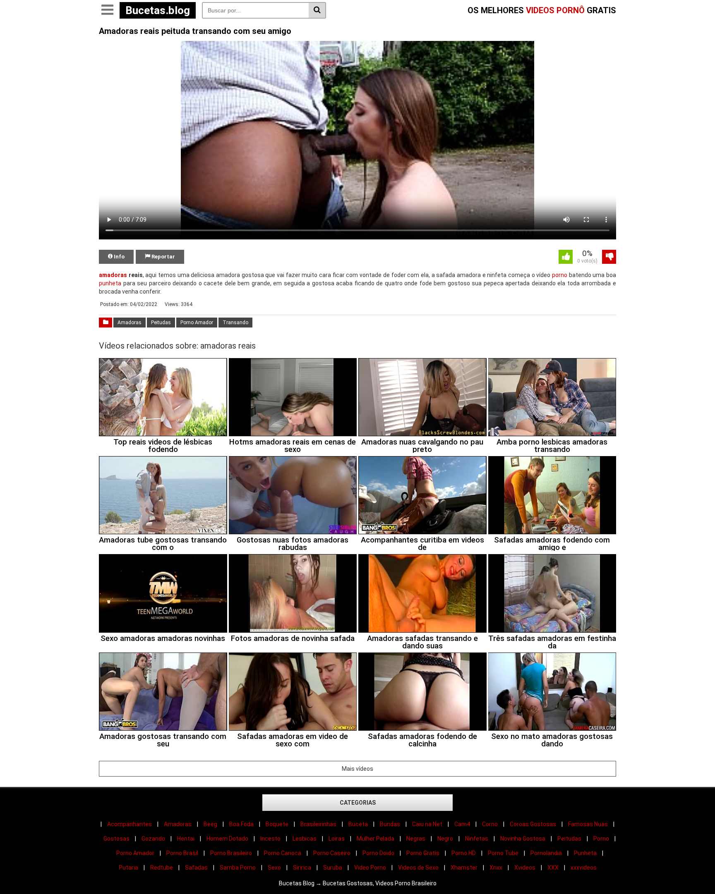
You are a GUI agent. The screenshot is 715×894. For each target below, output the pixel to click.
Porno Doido (378, 853)
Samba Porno (238, 867)
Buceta (358, 824)
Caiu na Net (427, 824)
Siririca (302, 867)
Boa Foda (241, 824)
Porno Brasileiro (231, 853)
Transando (235, 322)
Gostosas (116, 838)
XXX (553, 867)
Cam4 (462, 824)
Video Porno (370, 867)
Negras (415, 838)
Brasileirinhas (318, 824)
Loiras (337, 838)
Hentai (185, 838)
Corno (490, 824)
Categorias (358, 802)
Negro (445, 838)
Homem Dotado (227, 838)
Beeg (210, 824)
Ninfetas (476, 838)
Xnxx (495, 867)
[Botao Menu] (107, 10)
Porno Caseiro (331, 853)
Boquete (277, 824)
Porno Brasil (182, 853)
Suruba (332, 867)
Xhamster (464, 867)
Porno (601, 838)
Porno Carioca (282, 853)
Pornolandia (546, 853)
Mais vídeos (357, 768)
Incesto (270, 838)
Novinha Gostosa (522, 838)
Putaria (128, 867)
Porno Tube (503, 853)
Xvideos (524, 867)
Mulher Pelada (375, 838)
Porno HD (463, 853)
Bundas (390, 824)
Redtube (161, 867)
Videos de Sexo (418, 867)
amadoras (113, 275)
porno (559, 275)
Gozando (153, 838)
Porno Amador (196, 322)
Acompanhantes (129, 824)
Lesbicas (305, 838)
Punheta (585, 853)
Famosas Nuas (588, 824)
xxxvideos (584, 867)
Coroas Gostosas (533, 824)
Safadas (196, 867)
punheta (110, 283)
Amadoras (130, 322)
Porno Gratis (422, 853)
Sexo (274, 867)
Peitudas (161, 322)
